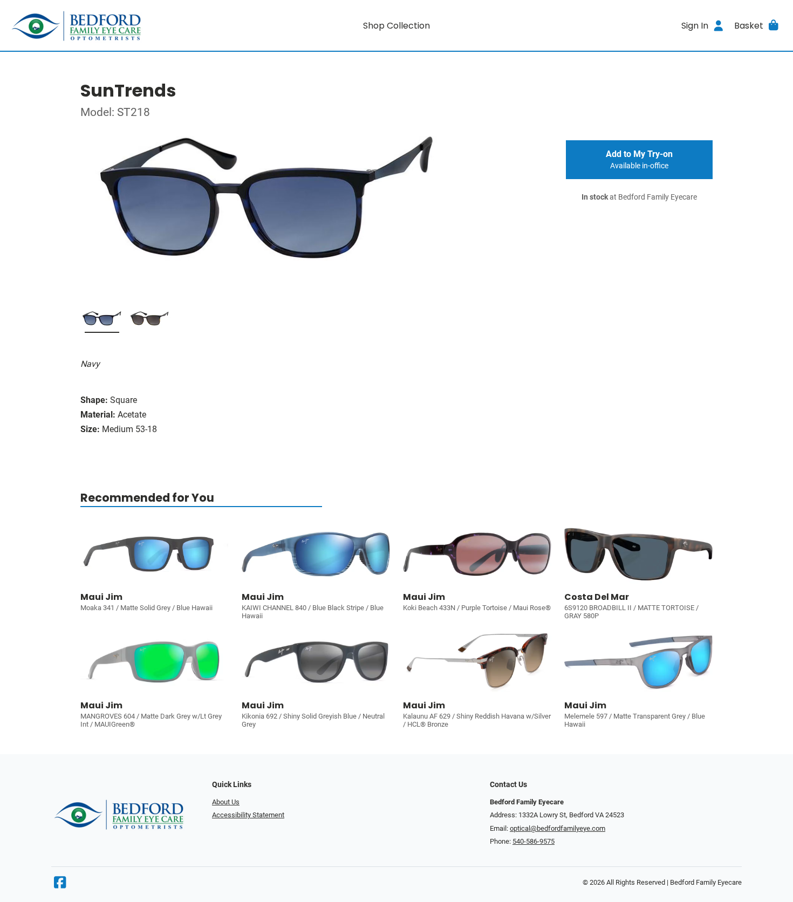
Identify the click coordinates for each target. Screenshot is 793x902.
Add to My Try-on (639, 159)
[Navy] (102, 322)
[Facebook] (60, 885)
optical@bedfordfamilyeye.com (557, 828)
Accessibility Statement (248, 815)
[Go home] (106, 25)
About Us (226, 802)
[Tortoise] (149, 322)
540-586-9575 (533, 841)
